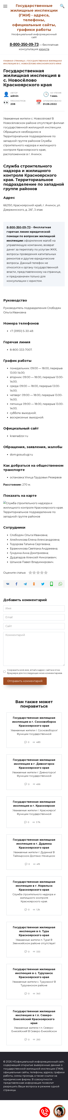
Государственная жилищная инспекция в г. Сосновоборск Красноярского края (34, 721)
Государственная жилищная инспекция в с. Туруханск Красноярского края (34, 973)
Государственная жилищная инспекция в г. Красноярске (34, 803)
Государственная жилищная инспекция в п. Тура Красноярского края (34, 931)
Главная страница (14, 61)
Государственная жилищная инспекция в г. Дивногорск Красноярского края (34, 763)
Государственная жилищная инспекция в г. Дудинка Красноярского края (34, 843)
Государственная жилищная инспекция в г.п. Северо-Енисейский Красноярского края (34, 1017)
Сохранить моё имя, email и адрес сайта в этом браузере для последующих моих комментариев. (35, 671)
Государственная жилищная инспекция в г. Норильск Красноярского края (34, 885)
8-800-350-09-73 (24, 44)
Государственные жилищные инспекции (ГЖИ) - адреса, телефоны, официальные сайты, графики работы (34, 17)
